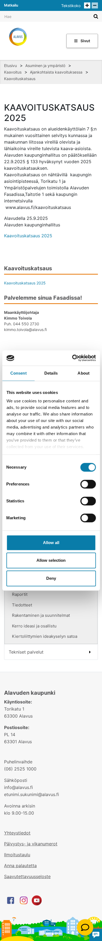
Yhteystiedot (17, 833)
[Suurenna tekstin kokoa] (87, 5)
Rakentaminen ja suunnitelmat (41, 615)
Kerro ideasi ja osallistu (34, 626)
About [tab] (83, 373)
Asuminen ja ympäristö (45, 65)
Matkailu (11, 5)
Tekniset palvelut (26, 652)
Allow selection (51, 560)
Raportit (19, 594)
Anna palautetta (20, 865)
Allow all (51, 542)
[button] (85, 927)
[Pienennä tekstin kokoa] (95, 5)
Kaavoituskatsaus (19, 78)
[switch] (88, 484)
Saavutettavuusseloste (27, 876)
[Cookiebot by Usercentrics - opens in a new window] (73, 358)
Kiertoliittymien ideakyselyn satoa (44, 636)
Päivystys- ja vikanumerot (30, 843)
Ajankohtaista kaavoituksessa (56, 72)
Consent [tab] (18, 373)
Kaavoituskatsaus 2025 (28, 235)
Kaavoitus (12, 72)
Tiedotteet (22, 605)
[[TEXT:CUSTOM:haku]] (96, 16)
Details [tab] (51, 373)
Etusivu (10, 65)
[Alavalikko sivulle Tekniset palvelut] (90, 652)
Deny (51, 578)
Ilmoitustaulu (17, 854)
